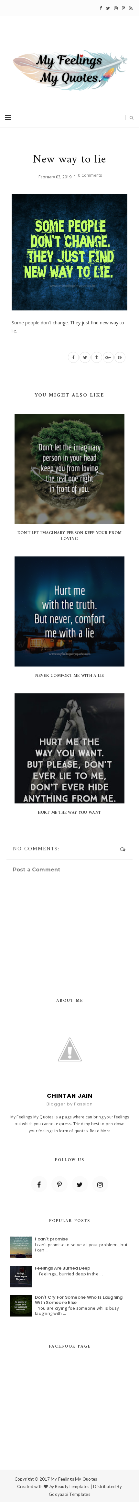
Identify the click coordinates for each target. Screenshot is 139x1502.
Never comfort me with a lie (69, 675)
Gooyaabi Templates (69, 1494)
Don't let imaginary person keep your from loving (69, 536)
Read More (100, 1131)
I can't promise (51, 1239)
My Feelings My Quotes (74, 1479)
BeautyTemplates (72, 1486)
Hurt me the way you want (69, 812)
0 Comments (90, 175)
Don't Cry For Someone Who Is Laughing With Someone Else (79, 1300)
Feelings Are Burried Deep (63, 1268)
